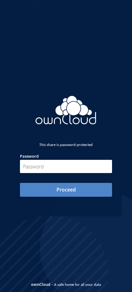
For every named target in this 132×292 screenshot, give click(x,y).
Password (29, 156)
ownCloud (40, 284)
